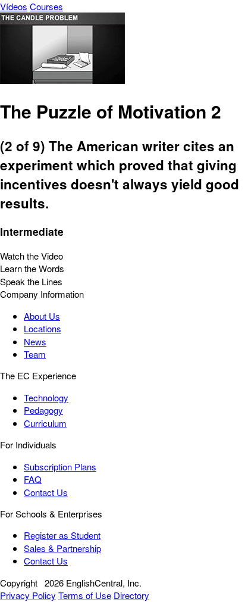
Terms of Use (84, 595)
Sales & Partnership (62, 548)
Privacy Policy (28, 595)
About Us (42, 316)
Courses (46, 6)
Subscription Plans (60, 466)
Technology (46, 397)
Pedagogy (43, 410)
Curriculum (45, 423)
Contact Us (46, 492)
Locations (42, 328)
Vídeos (13, 6)
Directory (131, 595)
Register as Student (62, 535)
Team (35, 354)
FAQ (33, 479)
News (35, 341)
